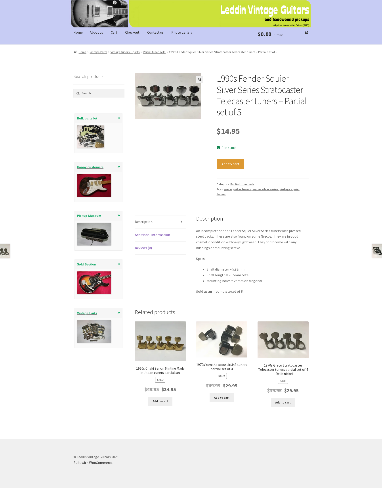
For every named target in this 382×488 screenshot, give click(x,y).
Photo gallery (181, 32)
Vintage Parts (98, 52)
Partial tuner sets (154, 52)
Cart (114, 32)
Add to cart (230, 164)
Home (78, 32)
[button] (199, 79)
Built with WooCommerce (93, 462)
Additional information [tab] (152, 234)
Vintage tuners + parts (125, 52)
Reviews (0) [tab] (143, 248)
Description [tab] (144, 221)
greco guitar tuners (237, 189)
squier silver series (265, 189)
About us (96, 32)
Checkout (132, 32)
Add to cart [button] (160, 401)
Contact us (155, 32)
